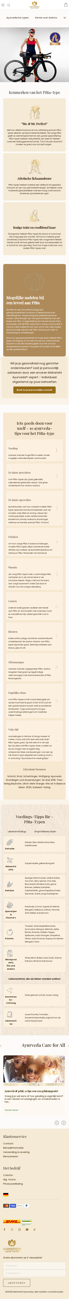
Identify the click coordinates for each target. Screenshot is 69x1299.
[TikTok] (34, 1229)
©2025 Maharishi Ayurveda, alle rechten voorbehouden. (34, 1291)
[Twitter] (12, 1230)
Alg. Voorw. (9, 1179)
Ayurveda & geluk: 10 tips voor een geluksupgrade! (31, 1091)
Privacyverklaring (13, 1183)
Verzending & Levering (16, 1152)
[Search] (8, 5)
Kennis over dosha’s (46, 17)
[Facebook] (4, 1229)
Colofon (8, 1175)
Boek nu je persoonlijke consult (34, 389)
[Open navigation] (2, 5)
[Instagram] (19, 1229)
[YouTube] (27, 1229)
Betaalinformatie (13, 1147)
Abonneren (17, 1282)
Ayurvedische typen (17, 17)
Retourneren (10, 1156)
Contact (8, 1143)
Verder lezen (11, 1110)
